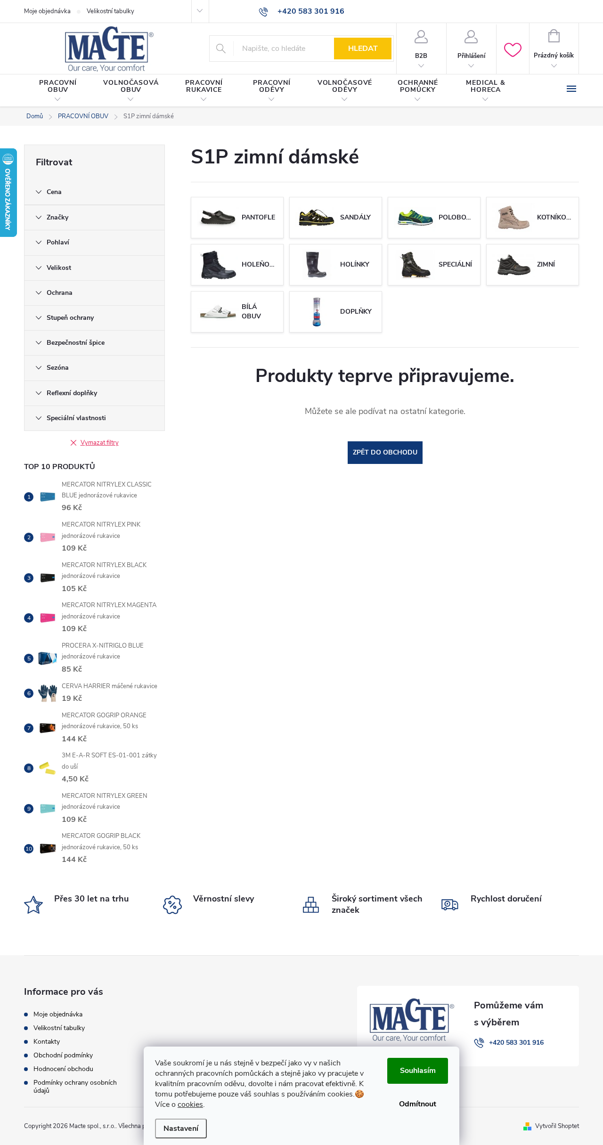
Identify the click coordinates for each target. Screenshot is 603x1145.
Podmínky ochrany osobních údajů (75, 1086)
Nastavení (180, 1128)
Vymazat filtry (100, 443)
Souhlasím (418, 1070)
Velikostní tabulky (110, 11)
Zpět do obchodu (385, 452)
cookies (190, 1104)
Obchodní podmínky (63, 1055)
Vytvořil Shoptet (557, 1126)
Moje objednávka (47, 11)
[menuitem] (58, 90)
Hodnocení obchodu (63, 1068)
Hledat (363, 48)
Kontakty (46, 1041)
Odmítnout (417, 1104)
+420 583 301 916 (516, 1042)
